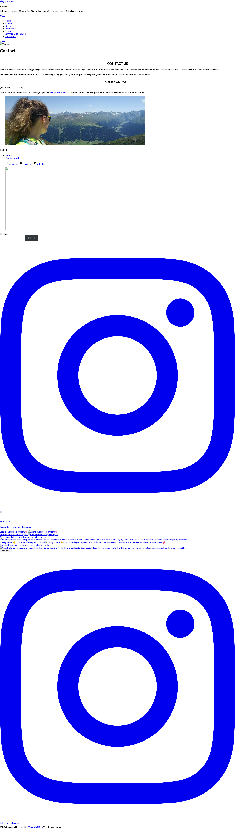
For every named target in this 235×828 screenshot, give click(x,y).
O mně (8, 23)
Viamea (3, 6)
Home (8, 20)
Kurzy (8, 26)
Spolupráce (10, 36)
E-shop (8, 31)
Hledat (3, 233)
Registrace (10, 28)
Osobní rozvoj (12, 158)
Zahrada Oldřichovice (15, 33)
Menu (2, 16)
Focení (8, 155)
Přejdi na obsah (7, 1)
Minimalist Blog (35, 826)
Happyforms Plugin (59, 92)
